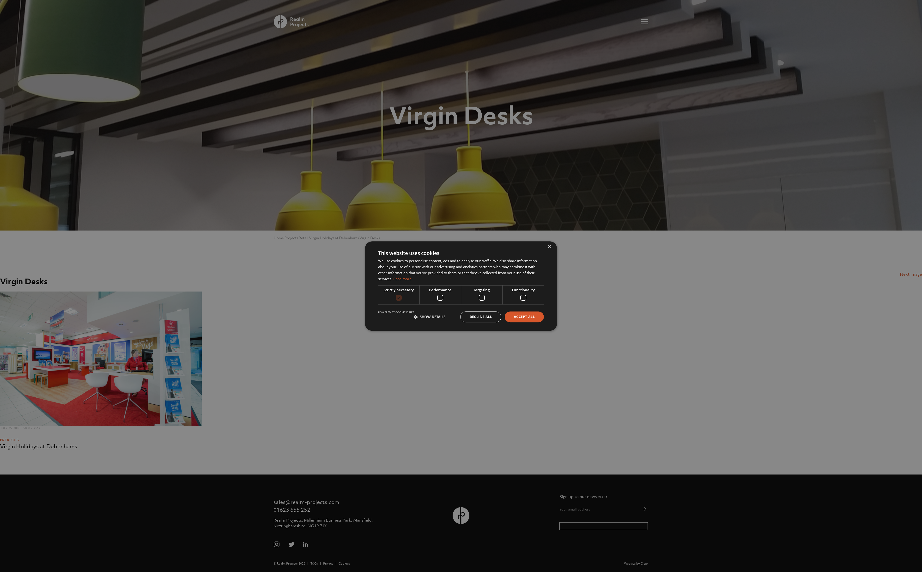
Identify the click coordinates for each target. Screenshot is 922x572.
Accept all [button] (524, 316)
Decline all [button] (481, 316)
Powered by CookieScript (396, 312)
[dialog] (461, 286)
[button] (429, 317)
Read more (402, 278)
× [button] (549, 247)
